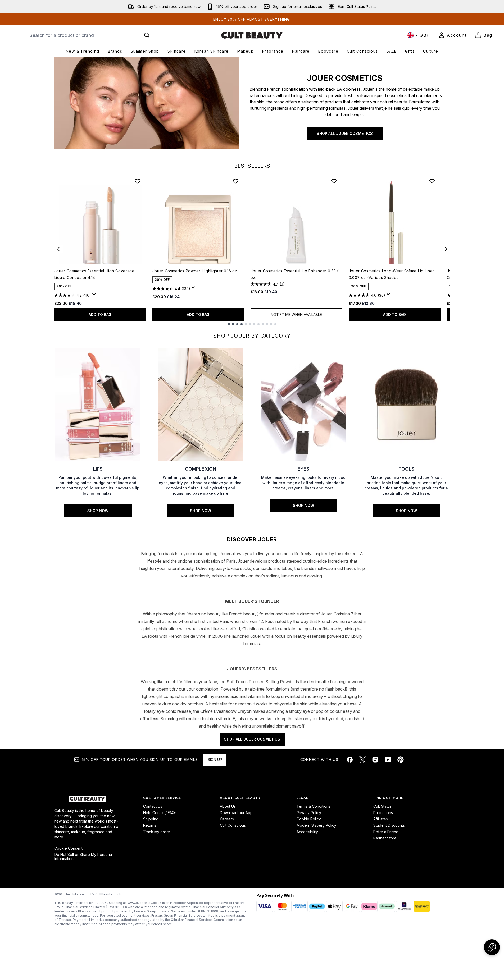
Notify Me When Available (296, 314)
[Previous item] (58, 249)
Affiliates (380, 819)
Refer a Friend (385, 831)
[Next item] (446, 249)
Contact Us (152, 806)
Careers (227, 819)
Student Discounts (389, 825)
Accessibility (307, 831)
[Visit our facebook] (349, 759)
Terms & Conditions (313, 806)
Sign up (215, 759)
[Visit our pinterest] (400, 759)
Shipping (150, 819)
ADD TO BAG (100, 314)
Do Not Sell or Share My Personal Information (83, 856)
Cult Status (382, 806)
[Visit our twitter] (362, 759)
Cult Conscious (233, 825)
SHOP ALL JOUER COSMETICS (345, 133)
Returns (149, 825)
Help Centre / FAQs (160, 812)
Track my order (156, 831)
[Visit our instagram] (375, 759)
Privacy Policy (309, 812)
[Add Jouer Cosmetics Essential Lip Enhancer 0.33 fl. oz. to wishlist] (334, 181)
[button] (491, 947)
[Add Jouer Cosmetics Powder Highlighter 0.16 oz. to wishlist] (235, 181)
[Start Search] (147, 35)
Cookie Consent (68, 848)
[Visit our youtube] (388, 759)
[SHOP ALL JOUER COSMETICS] (146, 103)
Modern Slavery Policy (316, 825)
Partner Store (385, 838)
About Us (228, 806)
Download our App (236, 812)
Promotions (383, 812)
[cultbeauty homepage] (252, 35)
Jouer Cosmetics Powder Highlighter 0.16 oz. (195, 271)
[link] (452, 35)
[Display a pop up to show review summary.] (95, 295)
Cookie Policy (309, 819)
